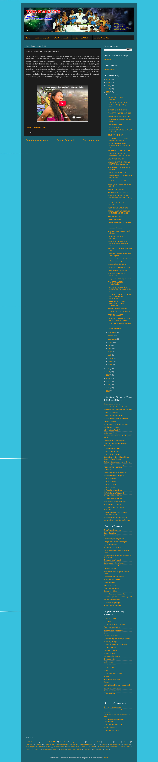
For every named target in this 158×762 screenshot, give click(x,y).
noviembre (112, 332)
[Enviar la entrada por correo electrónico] (30, 132)
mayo (110, 352)
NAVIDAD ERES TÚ (115, 216)
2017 (108, 381)
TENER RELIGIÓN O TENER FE (115, 407)
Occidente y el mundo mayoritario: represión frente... (120, 227)
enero (110, 364)
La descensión (109, 662)
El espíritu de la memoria (112, 530)
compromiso (108, 742)
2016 (108, 384)
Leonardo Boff (49, 744)
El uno (106, 633)
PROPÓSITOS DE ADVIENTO (119, 312)
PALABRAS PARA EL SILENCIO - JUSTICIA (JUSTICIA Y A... (120, 319)
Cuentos (127, 742)
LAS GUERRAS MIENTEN (117, 270)
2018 (108, 378)
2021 (108, 369)
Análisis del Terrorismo (112, 600)
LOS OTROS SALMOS (116, 159)
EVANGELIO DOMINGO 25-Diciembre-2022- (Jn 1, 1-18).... (119, 155)
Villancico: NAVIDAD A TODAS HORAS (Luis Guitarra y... (119, 163)
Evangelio (38, 744)
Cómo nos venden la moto (113, 724)
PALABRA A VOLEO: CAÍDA (118, 192)
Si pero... (107, 676)
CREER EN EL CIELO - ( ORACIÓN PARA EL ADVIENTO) (117, 303)
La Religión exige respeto (112, 602)
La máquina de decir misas (113, 630)
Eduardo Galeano (110, 569)
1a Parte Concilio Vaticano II (113, 499)
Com (96, 744)
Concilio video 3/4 (110, 481)
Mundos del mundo (114, 328)
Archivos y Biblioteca (82, 37)
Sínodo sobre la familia (112, 404)
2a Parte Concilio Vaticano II (113, 496)
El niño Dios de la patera (112, 605)
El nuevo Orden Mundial (112, 560)
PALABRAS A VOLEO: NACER (119, 150)
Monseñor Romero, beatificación (115, 473)
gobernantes (87, 749)
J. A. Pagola (91, 746)
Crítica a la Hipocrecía (111, 730)
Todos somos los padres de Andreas (116, 566)
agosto (110, 342)
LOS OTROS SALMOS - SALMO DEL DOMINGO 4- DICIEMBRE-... (120, 296)
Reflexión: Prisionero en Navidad (119, 223)
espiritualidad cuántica (74, 749)
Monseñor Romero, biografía (114, 475)
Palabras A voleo (125, 746)
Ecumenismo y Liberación (113, 504)
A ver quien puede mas (112, 679)
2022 (108, 92)
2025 (108, 82)
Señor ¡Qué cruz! (110, 653)
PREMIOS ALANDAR (115, 315)
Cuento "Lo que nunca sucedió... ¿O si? (118, 597)
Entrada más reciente (37, 140)
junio (110, 348)
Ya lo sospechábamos (111, 588)
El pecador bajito (109, 659)
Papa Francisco (86, 744)
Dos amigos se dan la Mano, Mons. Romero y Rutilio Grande (116, 458)
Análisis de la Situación (112, 585)
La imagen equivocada (112, 448)
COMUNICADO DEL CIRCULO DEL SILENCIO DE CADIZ (119, 212)
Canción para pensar (115, 125)
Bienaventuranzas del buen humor (116, 424)
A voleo (30, 741)
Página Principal (65, 140)
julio (109, 345)
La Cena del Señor (110, 433)
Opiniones (74, 744)
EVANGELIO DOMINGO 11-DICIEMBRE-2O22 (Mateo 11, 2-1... (119, 243)
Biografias (63, 742)
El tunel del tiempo (110, 665)
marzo (110, 358)
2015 (108, 388)
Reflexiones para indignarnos (114, 539)
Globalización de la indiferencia (114, 441)
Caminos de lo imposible (36, 128)
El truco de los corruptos (112, 547)
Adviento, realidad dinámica (117, 308)
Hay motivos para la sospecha (114, 594)
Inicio (28, 37)
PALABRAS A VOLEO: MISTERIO (116, 98)
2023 (108, 89)
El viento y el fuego (110, 642)
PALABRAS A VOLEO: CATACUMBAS (116, 283)
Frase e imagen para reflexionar (119, 116)
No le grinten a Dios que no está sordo (117, 685)
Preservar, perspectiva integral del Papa (118, 410)
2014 (108, 391)
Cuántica (104, 744)
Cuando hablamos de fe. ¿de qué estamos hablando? (115, 513)
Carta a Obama (109, 582)
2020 (108, 372)
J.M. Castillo (101, 746)
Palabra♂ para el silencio (33, 749)
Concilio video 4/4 (110, 478)
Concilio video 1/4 (110, 487)
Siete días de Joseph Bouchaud (115, 501)
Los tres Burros (109, 668)
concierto (63, 749)
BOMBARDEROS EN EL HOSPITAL (117, 274)
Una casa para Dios (111, 636)
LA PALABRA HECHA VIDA (117, 181)
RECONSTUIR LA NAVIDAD (118, 208)
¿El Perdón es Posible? (112, 430)
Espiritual (29, 744)
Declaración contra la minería (114, 576)
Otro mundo (48, 741)
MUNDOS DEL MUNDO (116, 189)
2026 (108, 79)
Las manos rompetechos (112, 688)
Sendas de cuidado (110, 591)
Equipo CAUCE (109, 69)
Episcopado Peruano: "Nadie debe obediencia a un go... (120, 260)
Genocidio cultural (110, 533)
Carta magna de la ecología (113, 415)
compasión (55, 749)
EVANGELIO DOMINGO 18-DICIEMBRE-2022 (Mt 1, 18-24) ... (120, 198)
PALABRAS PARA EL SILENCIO (119, 113)
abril (109, 355)
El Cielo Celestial (110, 647)
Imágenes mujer (115, 744)
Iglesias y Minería (110, 421)
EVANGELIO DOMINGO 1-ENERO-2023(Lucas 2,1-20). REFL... (119, 105)
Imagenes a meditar (77, 742)
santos (48, 746)
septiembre (112, 339)
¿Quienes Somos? (42, 37)
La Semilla (107, 621)
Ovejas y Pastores (110, 650)
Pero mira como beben (112, 536)
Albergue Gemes (59, 746)
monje (95, 749)
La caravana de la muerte (113, 673)
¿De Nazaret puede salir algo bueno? (117, 639)
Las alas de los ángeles (112, 656)
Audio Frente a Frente (72, 746)
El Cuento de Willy (102, 37)
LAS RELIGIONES (114, 219)
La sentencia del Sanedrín (113, 454)
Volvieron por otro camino (113, 691)
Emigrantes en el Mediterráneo (114, 563)
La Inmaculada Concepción (117, 264)
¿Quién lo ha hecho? (111, 544)
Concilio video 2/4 (110, 484)
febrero (111, 361)
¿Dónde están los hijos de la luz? (115, 644)
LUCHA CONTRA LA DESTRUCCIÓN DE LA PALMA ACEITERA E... (120, 130)
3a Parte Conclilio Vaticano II (114, 493)
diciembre (111, 95)
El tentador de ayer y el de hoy (114, 624)
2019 (108, 375)
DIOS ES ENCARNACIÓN (117, 110)
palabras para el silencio (34, 746)
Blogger (105, 758)
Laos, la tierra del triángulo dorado (119, 279)
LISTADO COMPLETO (112, 618)
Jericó (106, 671)
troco (100, 749)
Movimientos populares (112, 579)
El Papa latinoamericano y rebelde (116, 418)
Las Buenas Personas (111, 427)
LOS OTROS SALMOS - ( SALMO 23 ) (117, 204)
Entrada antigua (91, 140)
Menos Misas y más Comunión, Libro (117, 520)
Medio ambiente (62, 744)
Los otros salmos (112, 746)
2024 (108, 86)
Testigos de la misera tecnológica (115, 542)
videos (118, 742)
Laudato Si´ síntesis (111, 413)
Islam (83, 746)
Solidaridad (46, 749)
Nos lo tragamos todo (111, 727)
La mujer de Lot (109, 694)
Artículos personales (61, 37)
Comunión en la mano (111, 451)
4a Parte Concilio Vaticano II (113, 490)
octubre (111, 336)
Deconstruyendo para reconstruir (115, 517)
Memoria (127, 744)
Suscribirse (108, 59)
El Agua (106, 682)
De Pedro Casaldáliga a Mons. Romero (117, 462)
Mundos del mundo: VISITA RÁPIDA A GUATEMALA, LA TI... (119, 145)
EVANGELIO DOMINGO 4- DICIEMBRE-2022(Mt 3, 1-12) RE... (119, 289)
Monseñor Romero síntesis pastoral (116, 465)
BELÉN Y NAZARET (115, 135)
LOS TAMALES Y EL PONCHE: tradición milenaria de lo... (119, 139)
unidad (106, 749)
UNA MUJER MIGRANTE (117, 172)
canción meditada (94, 742)
